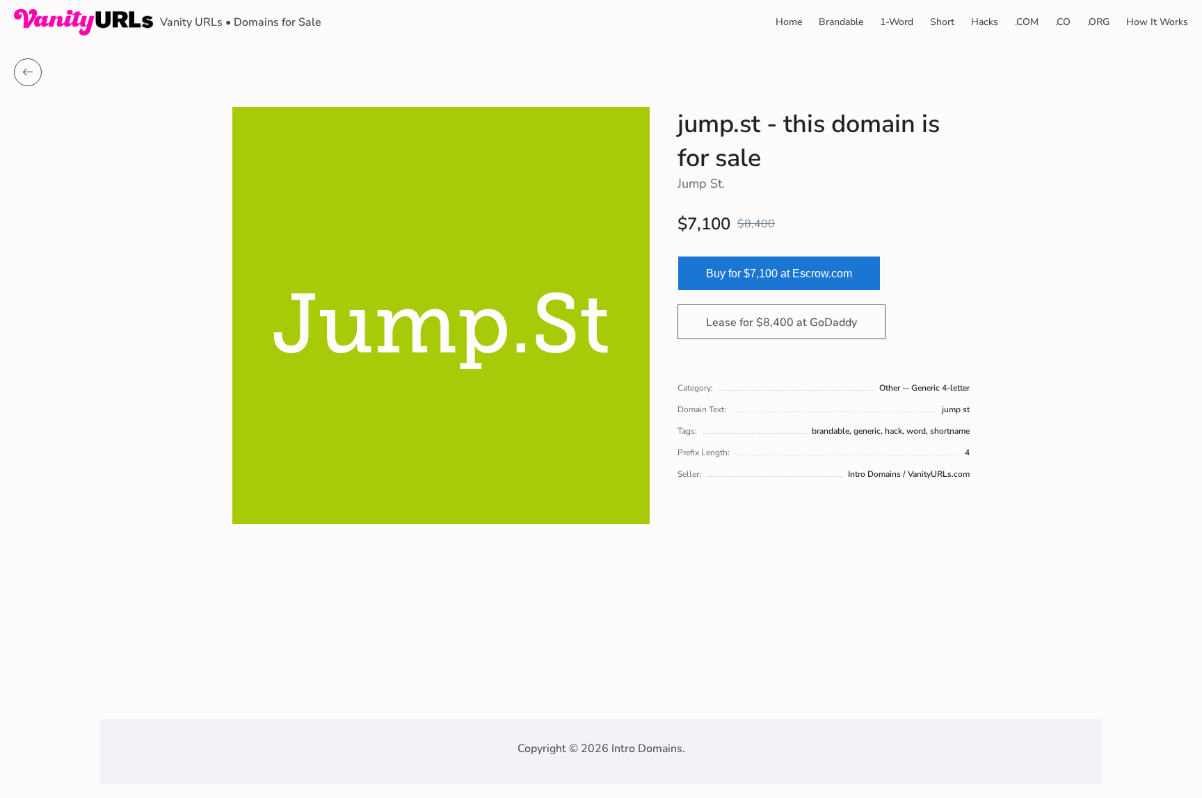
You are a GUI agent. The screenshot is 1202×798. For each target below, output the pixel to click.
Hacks (984, 21)
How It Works (1157, 21)
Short (942, 21)
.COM (1027, 21)
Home (789, 21)
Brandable (841, 21)
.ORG (1098, 21)
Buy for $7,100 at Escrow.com (779, 273)
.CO (1063, 21)
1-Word (896, 21)
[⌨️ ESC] (28, 72)
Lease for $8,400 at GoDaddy (781, 322)
